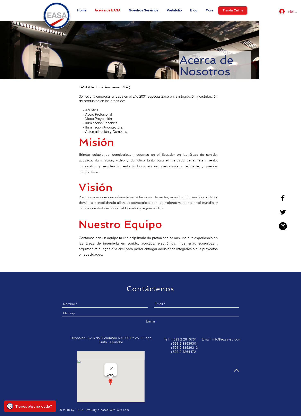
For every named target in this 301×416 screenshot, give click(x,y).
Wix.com (123, 409)
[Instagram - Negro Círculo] (283, 226)
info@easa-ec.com (226, 339)
